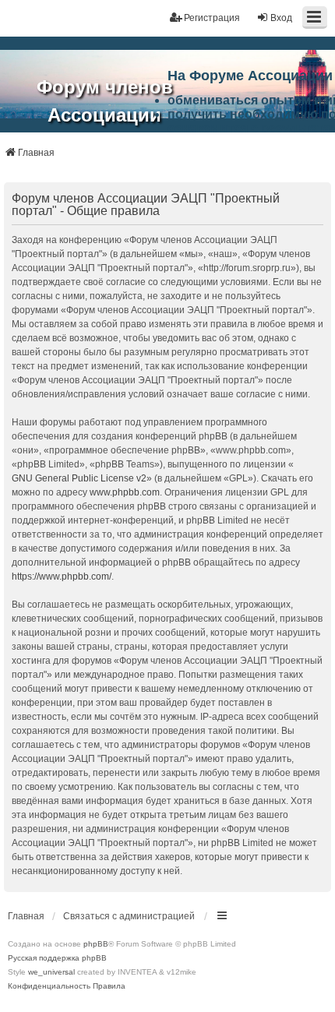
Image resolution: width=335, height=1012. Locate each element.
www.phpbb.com (125, 492)
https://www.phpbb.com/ (61, 576)
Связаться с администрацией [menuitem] (129, 916)
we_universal (51, 972)
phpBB (95, 944)
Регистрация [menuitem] (212, 17)
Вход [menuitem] (281, 17)
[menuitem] (49, 986)
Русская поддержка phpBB (57, 958)
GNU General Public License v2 (79, 478)
